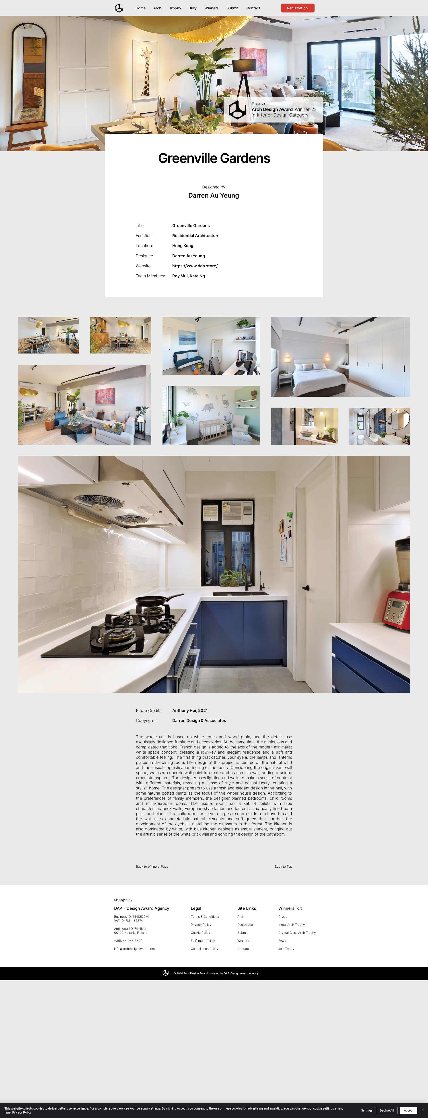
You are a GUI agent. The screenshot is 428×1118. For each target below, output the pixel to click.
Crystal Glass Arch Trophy (297, 932)
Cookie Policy (200, 932)
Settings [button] (366, 1110)
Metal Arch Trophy (291, 924)
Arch (240, 916)
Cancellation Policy (204, 948)
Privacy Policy (201, 924)
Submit (242, 932)
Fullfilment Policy (203, 940)
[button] (211, 6)
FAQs (282, 940)
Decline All (387, 1110)
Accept (409, 1110)
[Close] (422, 1110)
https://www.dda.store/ (195, 266)
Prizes (282, 916)
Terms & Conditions (205, 916)
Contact (243, 948)
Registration (246, 924)
